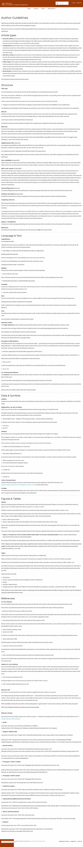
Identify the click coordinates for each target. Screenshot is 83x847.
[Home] (15, 3)
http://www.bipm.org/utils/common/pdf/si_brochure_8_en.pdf (18, 484)
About (43, 8)
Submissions (51, 8)
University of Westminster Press (37, 841)
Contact (73, 841)
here (78, 355)
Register (79, 2)
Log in (74, 2)
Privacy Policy (64, 841)
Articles (36, 8)
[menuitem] (76, 3)
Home (29, 8)
